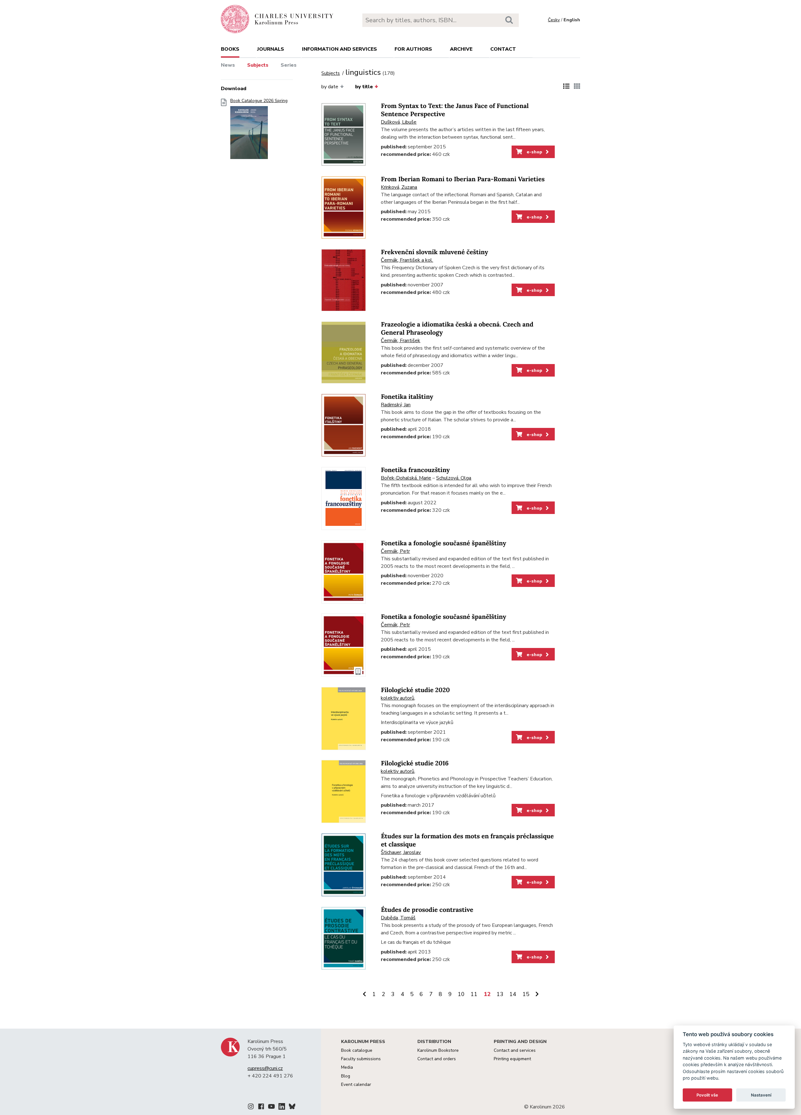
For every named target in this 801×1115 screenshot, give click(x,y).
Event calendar (356, 1084)
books (230, 49)
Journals (270, 49)
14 (512, 994)
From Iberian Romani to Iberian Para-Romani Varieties (462, 179)
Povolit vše (707, 1094)
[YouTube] (271, 1107)
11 (474, 994)
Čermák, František (400, 340)
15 (526, 994)
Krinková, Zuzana (399, 187)
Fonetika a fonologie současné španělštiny (443, 543)
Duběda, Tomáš (398, 917)
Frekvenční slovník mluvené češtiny (434, 252)
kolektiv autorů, (398, 698)
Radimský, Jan (396, 404)
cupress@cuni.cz (265, 1068)
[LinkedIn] (281, 1107)
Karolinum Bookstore (438, 1050)
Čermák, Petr (395, 551)
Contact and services (515, 1050)
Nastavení (761, 1094)
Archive (461, 49)
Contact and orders (436, 1059)
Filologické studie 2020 (415, 690)
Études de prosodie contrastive (427, 910)
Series (289, 65)
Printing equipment (512, 1059)
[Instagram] (250, 1107)
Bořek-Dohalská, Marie (406, 478)
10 (461, 994)
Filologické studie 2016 (414, 763)
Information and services (339, 49)
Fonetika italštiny (407, 397)
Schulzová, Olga (453, 478)
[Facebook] (261, 1107)
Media (347, 1067)
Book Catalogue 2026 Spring (259, 101)
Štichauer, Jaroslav (401, 852)
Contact (503, 49)
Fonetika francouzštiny (415, 470)
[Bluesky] (292, 1107)
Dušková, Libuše (398, 122)
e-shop (533, 152)
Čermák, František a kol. (407, 260)
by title (364, 86)
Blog (345, 1076)
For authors (413, 49)
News (228, 65)
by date (329, 86)
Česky (554, 20)
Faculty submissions (361, 1059)
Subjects (257, 65)
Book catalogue (356, 1050)
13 (500, 994)
